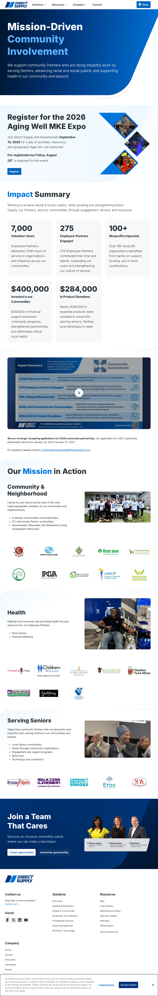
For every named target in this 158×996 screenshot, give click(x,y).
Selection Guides (108, 915)
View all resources (109, 932)
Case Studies (106, 906)
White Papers (106, 925)
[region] (79, 985)
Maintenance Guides (110, 910)
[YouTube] (26, 920)
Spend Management (62, 925)
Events (8, 969)
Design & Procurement (63, 910)
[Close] (153, 984)
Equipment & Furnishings (64, 915)
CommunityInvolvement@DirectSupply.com (65, 450)
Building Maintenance (63, 906)
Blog (102, 901)
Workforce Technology (63, 930)
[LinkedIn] (20, 920)
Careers (9, 954)
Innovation (10, 959)
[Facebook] (7, 920)
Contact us (10, 904)
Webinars (104, 920)
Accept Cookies (128, 984)
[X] (13, 920)
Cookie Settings (106, 984)
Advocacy (57, 901)
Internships (10, 964)
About (8, 949)
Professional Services (63, 920)
